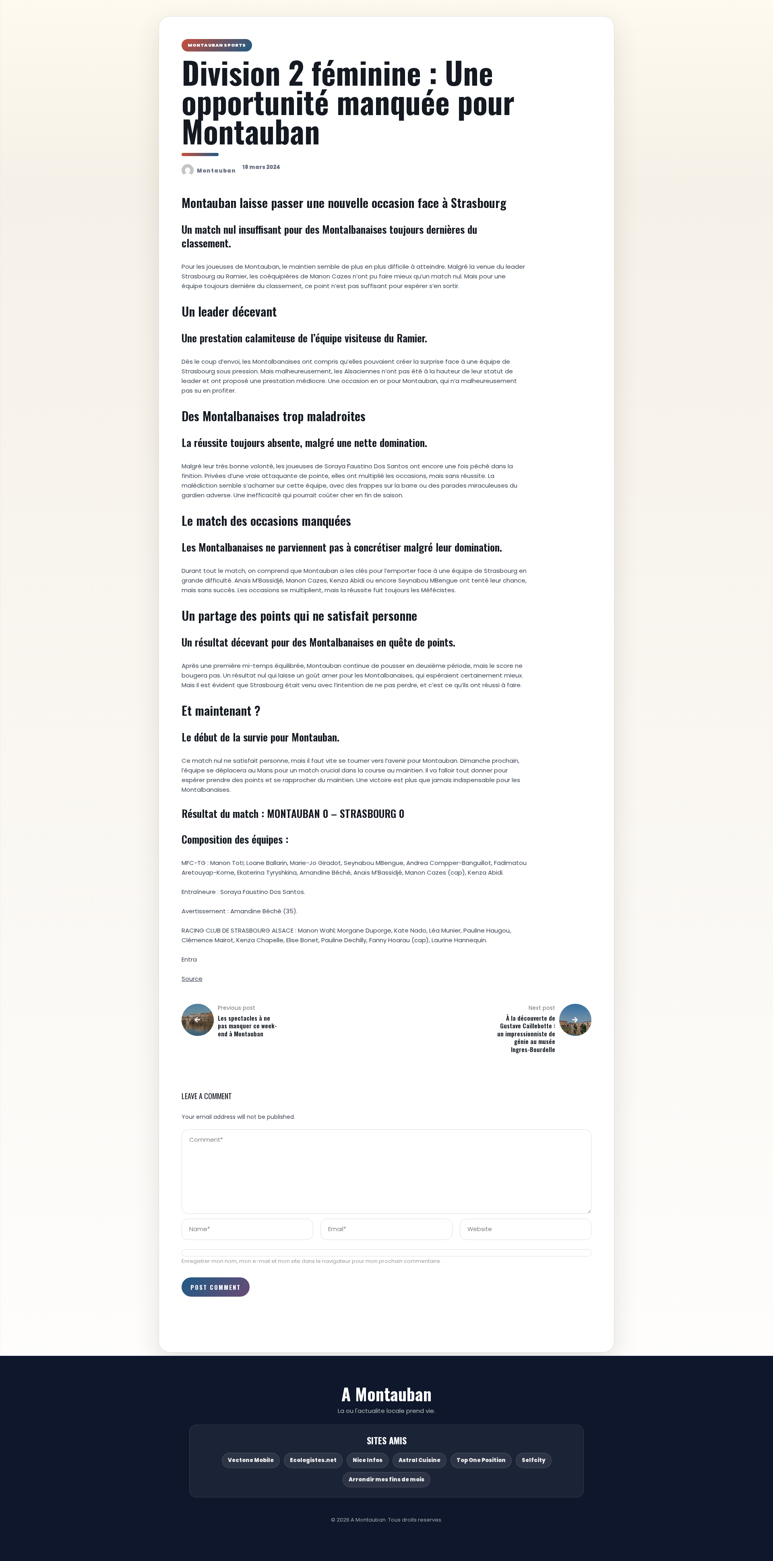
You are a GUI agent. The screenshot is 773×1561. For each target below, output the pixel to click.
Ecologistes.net (313, 1460)
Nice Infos (367, 1460)
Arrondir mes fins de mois (386, 1479)
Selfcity (534, 1460)
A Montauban (386, 1393)
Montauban (216, 171)
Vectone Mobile (251, 1460)
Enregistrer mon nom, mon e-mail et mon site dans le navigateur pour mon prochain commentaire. (311, 1261)
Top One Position (481, 1460)
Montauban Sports (217, 45)
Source (192, 978)
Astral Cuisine (419, 1460)
